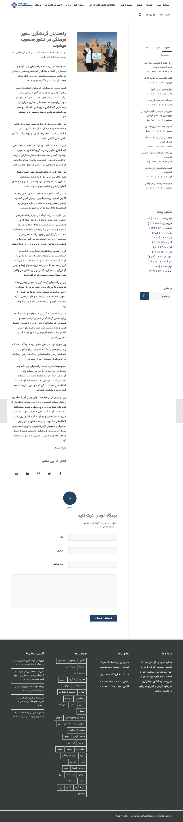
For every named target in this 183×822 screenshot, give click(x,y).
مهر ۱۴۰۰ (166, 251)
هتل (83, 762)
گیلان (68, 787)
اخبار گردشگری (23, 53)
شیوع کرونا (79, 724)
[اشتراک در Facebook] (60, 474)
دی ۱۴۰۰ (166, 237)
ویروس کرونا (78, 768)
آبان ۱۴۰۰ (166, 247)
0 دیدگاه (41, 53)
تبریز (62, 679)
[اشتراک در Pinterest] (38, 474)
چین (66, 768)
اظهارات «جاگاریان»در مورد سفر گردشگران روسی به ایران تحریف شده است (28, 676)
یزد (60, 787)
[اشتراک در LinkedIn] (27, 474)
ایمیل (59, 550)
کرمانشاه (71, 775)
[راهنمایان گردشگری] (97, 52)
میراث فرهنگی (69, 755)
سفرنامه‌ (63, 705)
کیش (82, 781)
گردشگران (71, 781)
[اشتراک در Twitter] (49, 474)
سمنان (82, 711)
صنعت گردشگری (77, 730)
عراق (66, 736)
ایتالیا (82, 667)
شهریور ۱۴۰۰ (164, 256)
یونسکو (81, 794)
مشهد (59, 749)
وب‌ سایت (58, 564)
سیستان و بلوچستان (75, 718)
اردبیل (72, 660)
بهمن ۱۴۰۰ (165, 232)
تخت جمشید (79, 686)
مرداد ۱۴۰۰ (165, 261)
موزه (82, 755)
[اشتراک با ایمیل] (16, 474)
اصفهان (61, 660)
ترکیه (66, 686)
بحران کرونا (79, 673)
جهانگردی (80, 698)
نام (60, 537)
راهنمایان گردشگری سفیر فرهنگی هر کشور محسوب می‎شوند (43, 39)
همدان (73, 762)
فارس (82, 743)
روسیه (68, 698)
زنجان (82, 705)
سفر (73, 705)
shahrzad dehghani (50, 57)
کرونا (60, 775)
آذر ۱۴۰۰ (166, 242)
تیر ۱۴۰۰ (166, 266)
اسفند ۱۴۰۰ (165, 228)
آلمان (82, 660)
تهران (82, 692)
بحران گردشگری (77, 679)
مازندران (80, 749)
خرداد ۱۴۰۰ (165, 271)
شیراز (59, 718)
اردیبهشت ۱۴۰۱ (162, 218)
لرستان (71, 743)
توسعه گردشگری (67, 692)
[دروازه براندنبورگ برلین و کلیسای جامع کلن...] (179, 411)
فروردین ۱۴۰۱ (163, 223)
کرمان (82, 775)
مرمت (69, 749)
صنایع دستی (64, 724)
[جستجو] (140, 15)
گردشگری (80, 787)
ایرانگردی (70, 667)
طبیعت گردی (79, 736)
